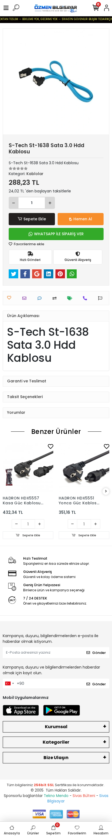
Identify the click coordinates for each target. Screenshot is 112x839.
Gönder (99, 652)
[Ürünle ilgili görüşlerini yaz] (41, 298)
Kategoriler (56, 742)
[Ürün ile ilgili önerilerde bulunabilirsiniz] (101, 298)
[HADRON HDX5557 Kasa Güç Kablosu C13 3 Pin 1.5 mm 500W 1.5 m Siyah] (28, 468)
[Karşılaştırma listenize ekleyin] (56, 298)
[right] (106, 491)
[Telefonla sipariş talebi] (86, 298)
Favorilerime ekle (28, 244)
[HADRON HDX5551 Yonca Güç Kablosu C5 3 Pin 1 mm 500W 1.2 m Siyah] (84, 468)
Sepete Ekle (34, 219)
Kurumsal (56, 727)
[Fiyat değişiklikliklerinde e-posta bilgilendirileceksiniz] (71, 298)
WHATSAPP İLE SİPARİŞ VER (59, 234)
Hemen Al (82, 219)
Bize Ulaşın (56, 757)
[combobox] (9, 683)
